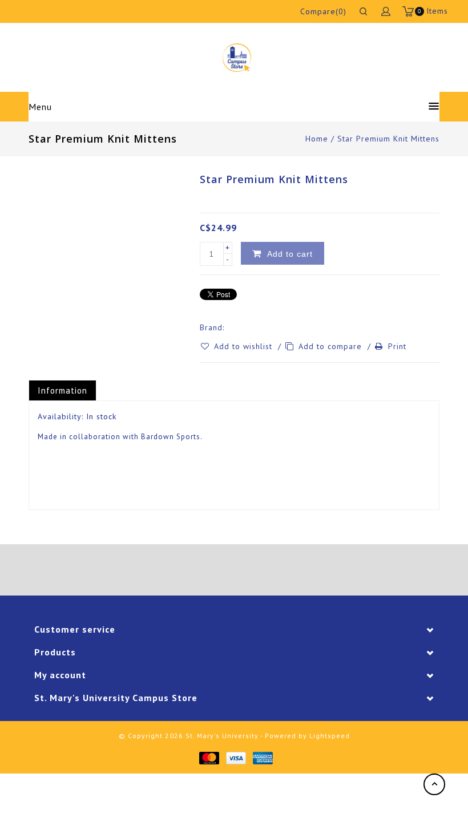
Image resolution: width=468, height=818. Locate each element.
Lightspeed (329, 735)
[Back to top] (434, 784)
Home (316, 138)
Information (62, 390)
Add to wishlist (244, 346)
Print (397, 346)
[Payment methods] (208, 757)
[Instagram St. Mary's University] (266, 570)
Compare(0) (323, 11)
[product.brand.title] (227, 327)
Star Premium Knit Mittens (388, 138)
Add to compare (331, 346)
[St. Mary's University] (237, 57)
